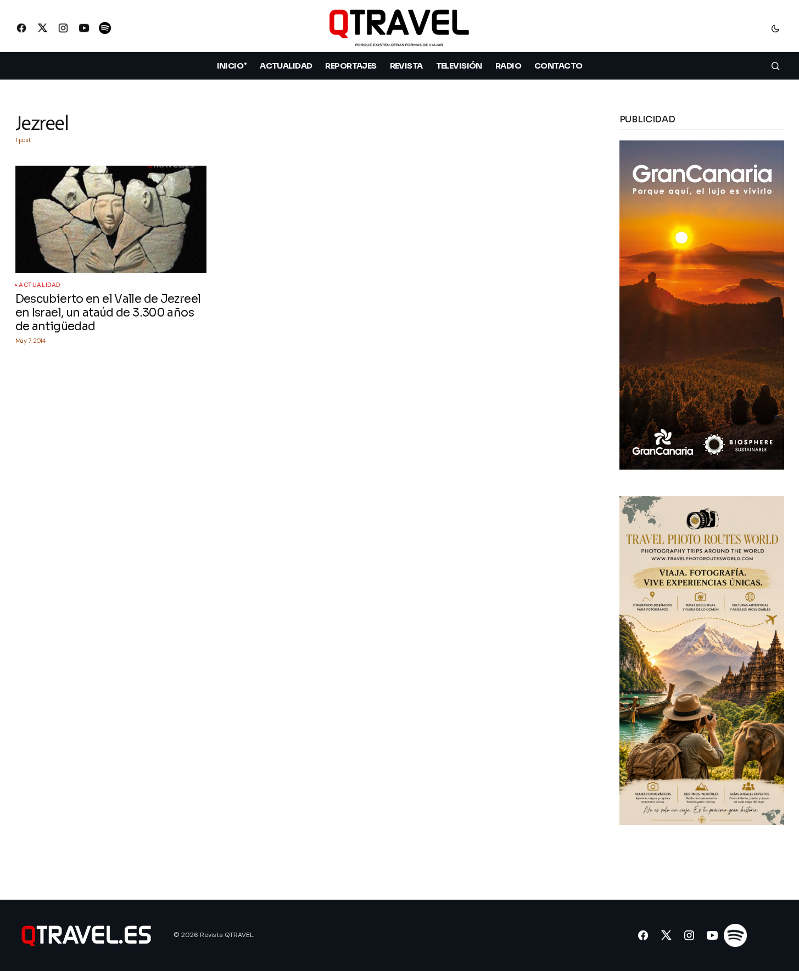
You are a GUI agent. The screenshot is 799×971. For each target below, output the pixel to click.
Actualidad (40, 285)
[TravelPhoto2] (701, 659)
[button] (775, 28)
